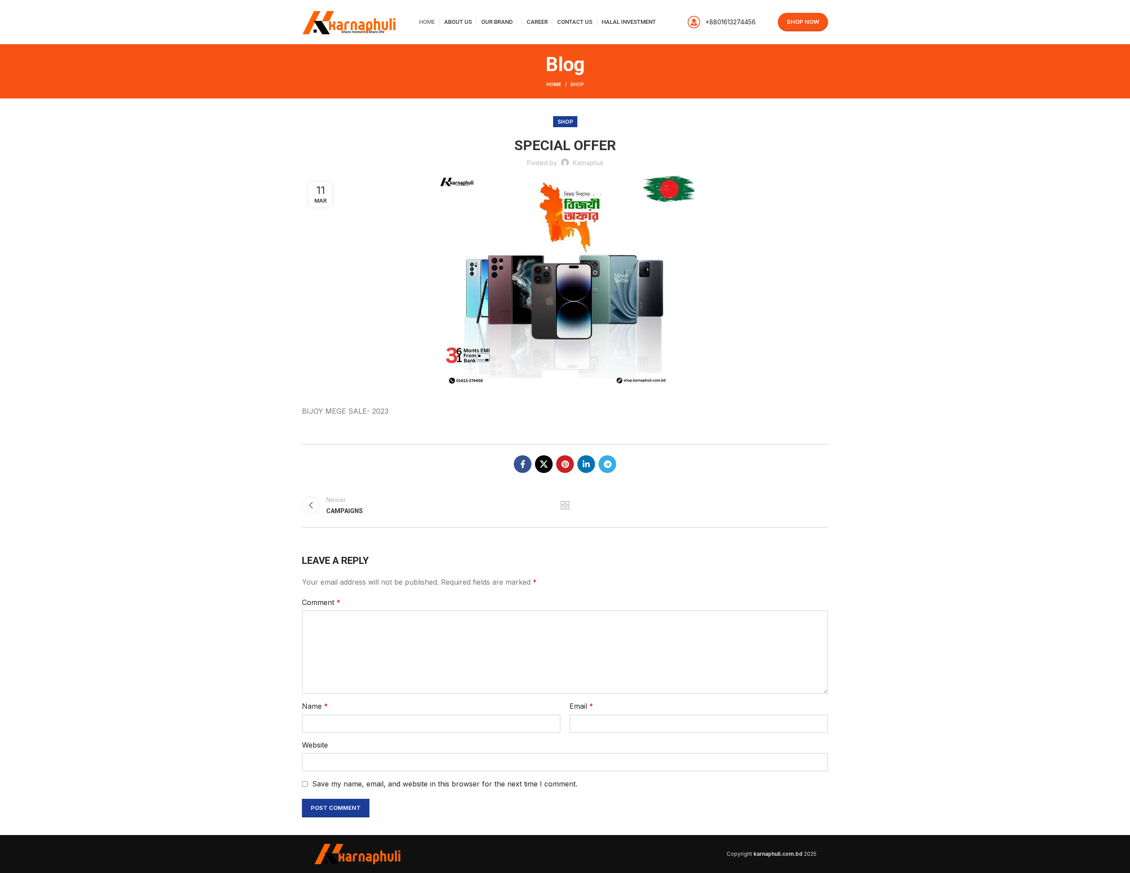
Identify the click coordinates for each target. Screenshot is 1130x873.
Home (553, 84)
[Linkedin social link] (586, 464)
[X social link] (544, 464)
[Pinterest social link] (565, 464)
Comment (321, 602)
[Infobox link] (721, 22)
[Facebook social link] (522, 464)
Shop (577, 84)
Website (315, 745)
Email (581, 706)
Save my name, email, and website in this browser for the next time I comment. (444, 783)
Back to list (565, 505)
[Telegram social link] (607, 464)
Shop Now (803, 21)
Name (315, 706)
